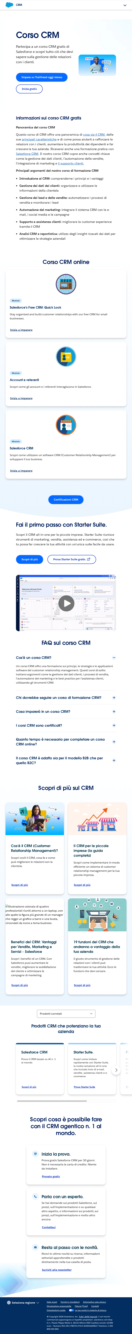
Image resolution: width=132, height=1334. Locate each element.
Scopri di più (29, 559)
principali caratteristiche (39, 139)
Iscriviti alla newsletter (56, 1270)
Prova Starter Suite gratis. (69, 559)
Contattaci (49, 1227)
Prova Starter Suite (84, 1086)
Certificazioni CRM (66, 499)
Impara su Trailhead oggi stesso (41, 77)
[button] (116, 1070)
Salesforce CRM (27, 154)
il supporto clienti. (71, 163)
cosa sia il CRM (94, 135)
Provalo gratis (51, 1176)
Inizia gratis (29, 89)
